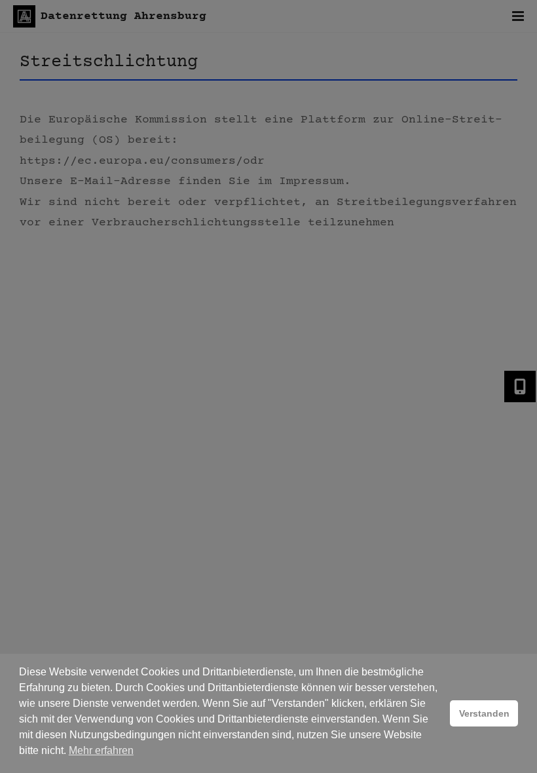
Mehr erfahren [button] (101, 750)
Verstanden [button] (484, 713)
